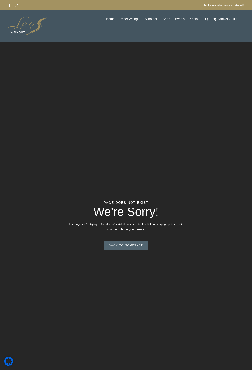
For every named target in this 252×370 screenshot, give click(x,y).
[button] (206, 18)
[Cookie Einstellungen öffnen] (8, 365)
